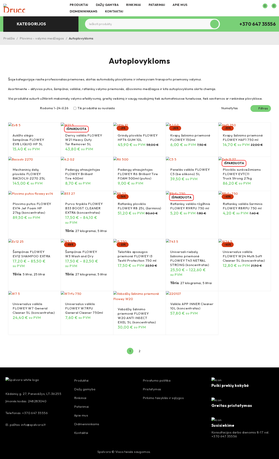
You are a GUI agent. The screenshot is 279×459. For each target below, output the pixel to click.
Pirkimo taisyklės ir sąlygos (163, 398)
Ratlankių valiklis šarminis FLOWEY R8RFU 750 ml (242, 206)
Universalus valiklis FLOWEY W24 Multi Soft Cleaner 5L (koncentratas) (244, 256)
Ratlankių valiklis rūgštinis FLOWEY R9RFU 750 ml (190, 206)
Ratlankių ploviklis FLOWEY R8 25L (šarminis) (139, 206)
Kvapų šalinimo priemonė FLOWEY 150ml (190, 137)
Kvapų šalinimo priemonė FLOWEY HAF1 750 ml (243, 137)
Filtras (263, 108)
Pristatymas (152, 389)
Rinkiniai (80, 398)
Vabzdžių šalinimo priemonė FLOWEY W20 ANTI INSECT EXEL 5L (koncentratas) (137, 315)
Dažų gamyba (84, 389)
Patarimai (81, 406)
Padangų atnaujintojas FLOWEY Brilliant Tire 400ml (82, 173)
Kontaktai (81, 433)
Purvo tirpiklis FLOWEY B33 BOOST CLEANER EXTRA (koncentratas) (84, 208)
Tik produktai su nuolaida (96, 108)
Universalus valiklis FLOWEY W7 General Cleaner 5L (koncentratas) (34, 308)
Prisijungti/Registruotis (253, 8)
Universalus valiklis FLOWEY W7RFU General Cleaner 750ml (84, 308)
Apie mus (81, 415)
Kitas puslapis (149, 351)
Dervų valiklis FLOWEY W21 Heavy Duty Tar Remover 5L (83, 139)
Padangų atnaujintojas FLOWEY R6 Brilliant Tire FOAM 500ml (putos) (138, 173)
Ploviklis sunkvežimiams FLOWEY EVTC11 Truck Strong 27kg (242, 173)
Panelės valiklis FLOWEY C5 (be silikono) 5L (190, 171)
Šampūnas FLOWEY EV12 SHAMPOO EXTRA (31, 254)
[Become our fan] (8, 452)
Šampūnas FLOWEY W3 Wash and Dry (81, 254)
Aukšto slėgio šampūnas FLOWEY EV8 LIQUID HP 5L (28, 139)
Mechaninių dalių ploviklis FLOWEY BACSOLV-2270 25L (29, 173)
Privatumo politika (156, 380)
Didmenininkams (86, 424)
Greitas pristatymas (231, 405)
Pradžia (9, 38)
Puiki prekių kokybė (230, 385)
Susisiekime (223, 425)
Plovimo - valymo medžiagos (42, 38)
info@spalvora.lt (33, 425)
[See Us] (17, 452)
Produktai (81, 380)
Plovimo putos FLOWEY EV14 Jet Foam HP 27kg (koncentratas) (32, 208)
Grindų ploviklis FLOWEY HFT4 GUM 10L (138, 137)
